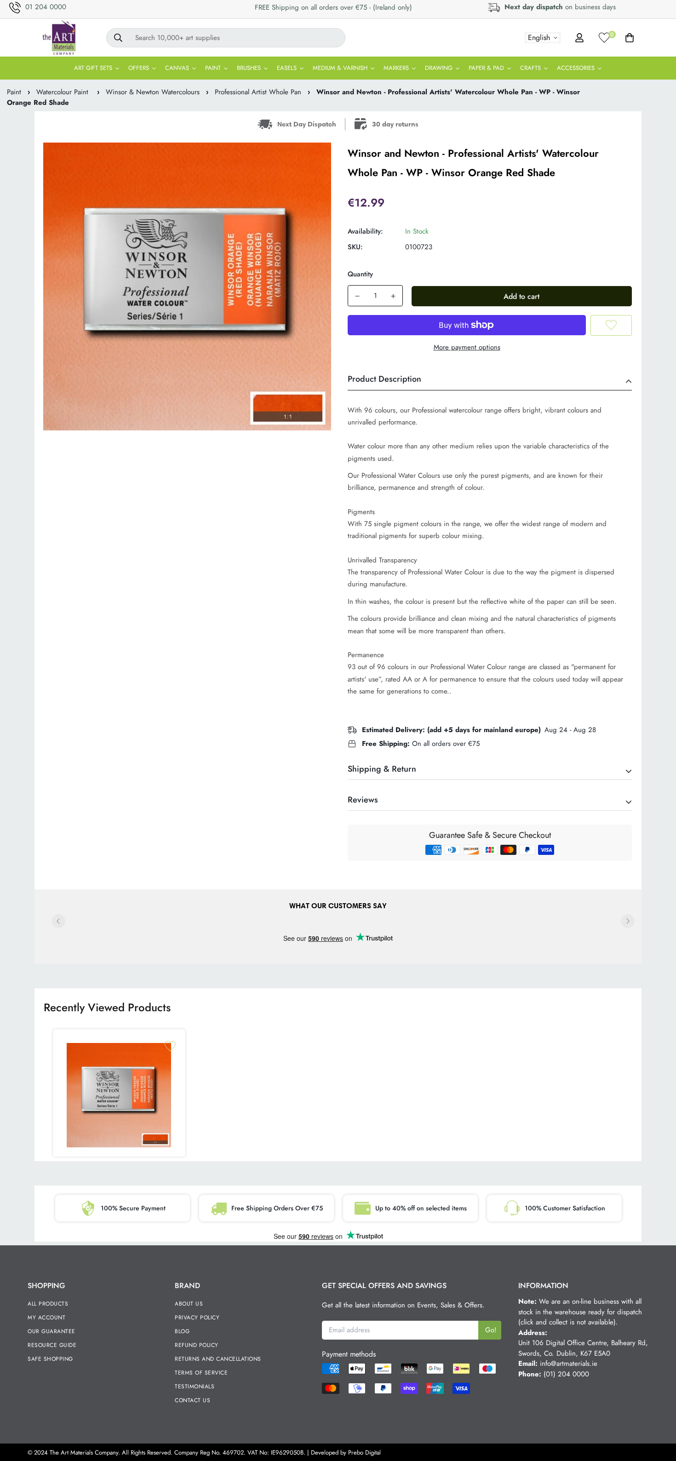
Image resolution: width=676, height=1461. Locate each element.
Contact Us (192, 1400)
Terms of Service (201, 1373)
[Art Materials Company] (58, 38)
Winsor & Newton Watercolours (153, 92)
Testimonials (194, 1386)
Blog (182, 1331)
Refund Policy (196, 1345)
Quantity (360, 274)
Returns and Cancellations (218, 1359)
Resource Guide (52, 1345)
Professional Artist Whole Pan (258, 92)
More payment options (467, 347)
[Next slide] (628, 921)
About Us (189, 1304)
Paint (14, 92)
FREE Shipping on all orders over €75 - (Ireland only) (333, 7)
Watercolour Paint (63, 92)
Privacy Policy (197, 1317)
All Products (48, 1304)
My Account (46, 1317)
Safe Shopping (50, 1359)
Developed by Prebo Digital (346, 1452)
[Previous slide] (58, 921)
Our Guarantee (51, 1331)
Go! (491, 1330)
